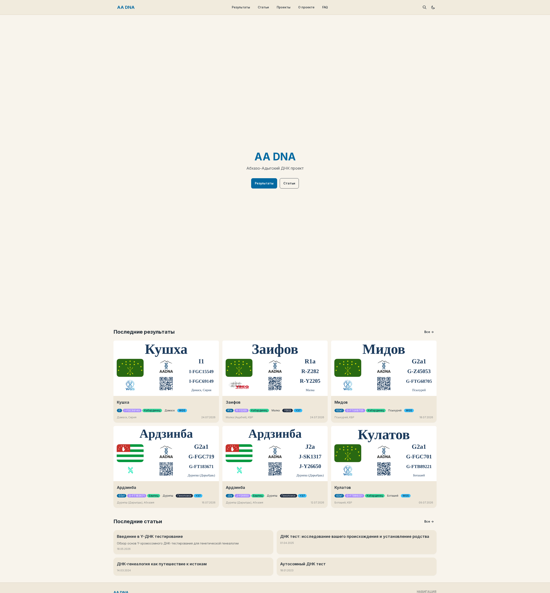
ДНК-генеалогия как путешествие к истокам (162, 564)
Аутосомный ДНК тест (303, 564)
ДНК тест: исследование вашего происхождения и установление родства (354, 536)
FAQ (325, 7)
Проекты (283, 7)
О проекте (306, 7)
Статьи (263, 7)
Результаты (241, 7)
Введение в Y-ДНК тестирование (150, 536)
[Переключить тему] (433, 7)
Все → (429, 332)
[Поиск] (424, 7)
